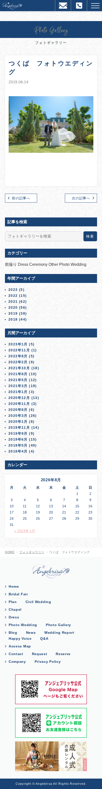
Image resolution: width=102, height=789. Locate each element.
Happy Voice (20, 638)
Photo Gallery (58, 625)
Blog (13, 633)
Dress (23, 264)
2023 (13, 290)
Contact (16, 654)
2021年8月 (18, 374)
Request (39, 654)
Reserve (63, 654)
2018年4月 (18, 451)
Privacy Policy (48, 662)
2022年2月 (18, 362)
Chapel (15, 609)
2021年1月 (18, 392)
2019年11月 (19, 427)
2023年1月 (18, 344)
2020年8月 (18, 410)
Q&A (44, 638)
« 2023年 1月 (24, 531)
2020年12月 (19, 398)
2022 (13, 296)
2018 (13, 319)
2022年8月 (18, 356)
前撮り (11, 264)
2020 (13, 307)
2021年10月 (19, 368)
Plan (13, 602)
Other (54, 264)
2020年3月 (18, 416)
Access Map (20, 646)
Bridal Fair (18, 594)
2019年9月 (18, 433)
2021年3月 (18, 386)
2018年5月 (18, 445)
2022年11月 (19, 350)
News (31, 633)
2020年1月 (18, 422)
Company (17, 662)
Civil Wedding (38, 602)
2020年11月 (19, 404)
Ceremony (39, 264)
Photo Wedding (72, 264)
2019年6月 (18, 439)
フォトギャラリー (31, 552)
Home (14, 586)
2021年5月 (18, 380)
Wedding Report (59, 633)
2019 (13, 313)
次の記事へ (81, 198)
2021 (13, 301)
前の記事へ (21, 198)
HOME (9, 552)
